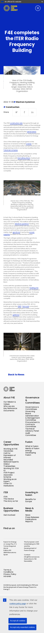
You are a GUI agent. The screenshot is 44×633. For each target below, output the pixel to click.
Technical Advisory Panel (32, 429)
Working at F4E (10, 448)
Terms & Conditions (8, 570)
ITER (5, 496)
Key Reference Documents (10, 409)
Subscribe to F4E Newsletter (30, 560)
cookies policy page (17, 604)
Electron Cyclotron (25, 102)
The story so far (11, 501)
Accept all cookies (17, 621)
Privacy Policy (10, 574)
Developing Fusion (30, 453)
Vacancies (8, 451)
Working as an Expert (10, 480)
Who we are (9, 406)
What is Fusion (31, 446)
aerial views (31, 131)
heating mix (34, 288)
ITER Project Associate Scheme (9, 474)
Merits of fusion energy (32, 449)
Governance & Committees (32, 408)
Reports (29, 521)
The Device (9, 498)
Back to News (16, 374)
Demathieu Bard (24, 158)
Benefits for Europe (30, 500)
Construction (12, 107)
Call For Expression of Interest (10, 455)
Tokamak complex (11, 150)
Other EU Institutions (9, 484)
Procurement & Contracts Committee (32, 424)
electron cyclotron (22, 224)
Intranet (7, 576)
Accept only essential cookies (22, 627)
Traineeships (9, 466)
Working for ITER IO (11, 469)
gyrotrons (16, 232)
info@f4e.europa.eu (31, 557)
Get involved (9, 515)
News (27, 515)
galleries (16, 315)
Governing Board (30, 412)
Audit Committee (30, 434)
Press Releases (32, 517)
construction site (16, 123)
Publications (30, 519)
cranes (28, 144)
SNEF (19, 306)
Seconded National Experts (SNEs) (11, 461)
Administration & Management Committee (32, 417)
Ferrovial (25, 306)
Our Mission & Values (10, 402)
